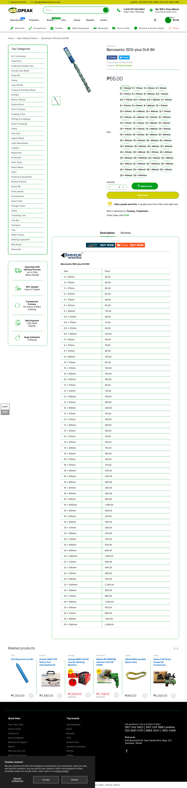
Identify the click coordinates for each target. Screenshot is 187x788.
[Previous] (177, 648)
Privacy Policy (62, 771)
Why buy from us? (16, 751)
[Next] (174, 648)
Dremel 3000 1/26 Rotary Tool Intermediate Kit (19, 662)
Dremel (14, 655)
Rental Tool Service (17, 755)
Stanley (70, 755)
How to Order (14, 729)
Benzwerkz (111, 46)
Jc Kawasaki (158, 655)
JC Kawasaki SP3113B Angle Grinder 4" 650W (164, 662)
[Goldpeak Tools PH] (21, 10)
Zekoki (99, 655)
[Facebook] (126, 751)
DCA (68, 738)
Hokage (42, 655)
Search (11, 746)
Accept (46, 779)
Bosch (69, 729)
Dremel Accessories (75, 746)
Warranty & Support (17, 742)
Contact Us (13, 733)
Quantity (111, 182)
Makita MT (72, 655)
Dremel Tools (72, 742)
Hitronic (70, 751)
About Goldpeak (16, 738)
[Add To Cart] (31, 695)
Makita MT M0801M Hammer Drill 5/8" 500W (77, 662)
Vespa (127, 655)
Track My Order (15, 724)
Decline (74, 779)
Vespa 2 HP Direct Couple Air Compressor (133, 662)
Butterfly (70, 733)
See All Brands (73, 724)
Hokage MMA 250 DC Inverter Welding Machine (49, 662)
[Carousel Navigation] (176, 648)
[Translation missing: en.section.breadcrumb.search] (105, 10)
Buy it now (143, 195)
